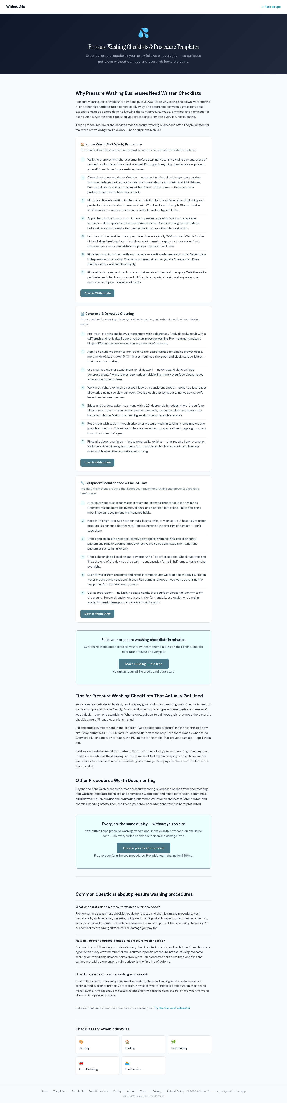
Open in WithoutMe (97, 293)
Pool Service (133, 1065)
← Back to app (271, 7)
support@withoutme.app (230, 1091)
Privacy (157, 1091)
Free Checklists (98, 1091)
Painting (84, 1044)
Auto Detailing (88, 1065)
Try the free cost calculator (172, 1008)
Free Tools (78, 1091)
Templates (59, 1091)
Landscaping (179, 1044)
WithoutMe (15, 6)
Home (44, 1091)
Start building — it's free (143, 664)
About (131, 1091)
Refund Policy (175, 1091)
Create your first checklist (143, 848)
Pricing (117, 1091)
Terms (143, 1091)
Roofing (130, 1044)
